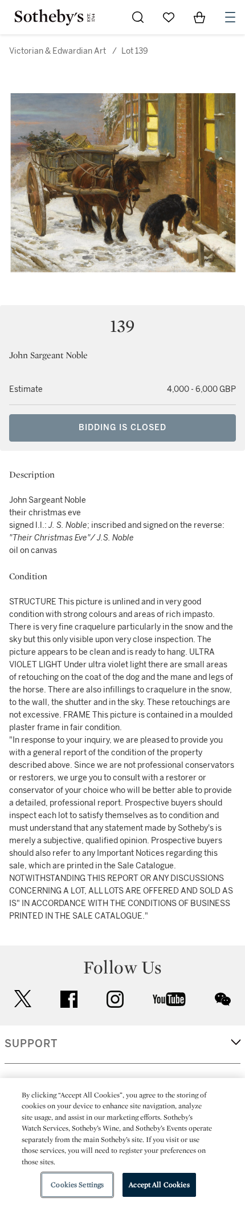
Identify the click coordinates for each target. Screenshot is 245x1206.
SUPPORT (31, 1043)
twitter (22, 999)
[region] (122, 1142)
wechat (223, 999)
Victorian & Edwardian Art (57, 51)
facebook (68, 999)
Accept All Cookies (159, 1184)
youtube (169, 999)
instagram (115, 999)
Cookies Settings (77, 1184)
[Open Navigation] (230, 17)
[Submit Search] (138, 17)
